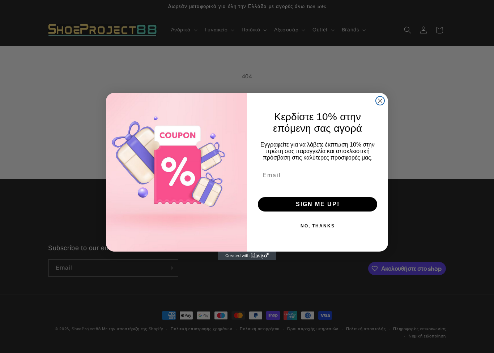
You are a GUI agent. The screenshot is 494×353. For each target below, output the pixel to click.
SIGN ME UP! (318, 204)
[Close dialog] (380, 100)
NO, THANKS (318, 225)
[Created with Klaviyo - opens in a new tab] (247, 256)
